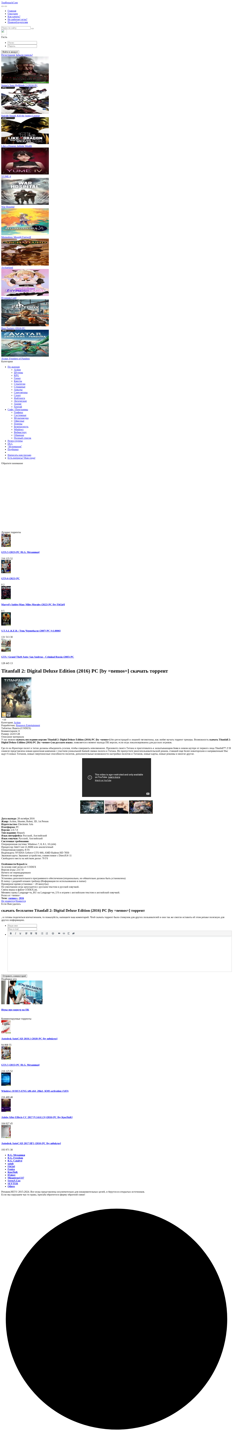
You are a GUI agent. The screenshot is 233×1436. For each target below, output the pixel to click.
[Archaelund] (25, 264)
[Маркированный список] (42, 933)
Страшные (19, 386)
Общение (19, 435)
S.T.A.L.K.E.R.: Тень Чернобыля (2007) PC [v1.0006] (31, 630)
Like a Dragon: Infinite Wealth (16, 146)
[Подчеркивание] (20, 933)
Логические (20, 401)
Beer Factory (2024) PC (13, 328)
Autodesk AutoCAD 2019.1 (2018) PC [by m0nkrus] (29, 1038)
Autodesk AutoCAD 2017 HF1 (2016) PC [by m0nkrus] (31, 1143)
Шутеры (18, 372)
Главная (12, 10)
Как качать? (14, 16)
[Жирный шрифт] (10, 933)
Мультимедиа (21, 418)
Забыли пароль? (24, 55)
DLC (10, 443)
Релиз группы (15, 440)
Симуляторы (21, 392)
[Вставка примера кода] (63, 933)
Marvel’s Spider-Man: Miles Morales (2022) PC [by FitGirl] (33, 604)
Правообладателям (18, 22)
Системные (20, 415)
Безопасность (21, 426)
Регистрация (8, 55)
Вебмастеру (20, 432)
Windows (18, 429)
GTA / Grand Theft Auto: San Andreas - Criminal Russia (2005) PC (37, 657)
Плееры (18, 423)
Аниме (17, 403)
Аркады (18, 389)
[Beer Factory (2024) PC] (25, 325)
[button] (116, 34)
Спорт (17, 395)
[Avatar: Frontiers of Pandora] (25, 355)
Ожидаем (13, 13)
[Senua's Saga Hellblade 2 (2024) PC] (25, 82)
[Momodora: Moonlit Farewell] (25, 234)
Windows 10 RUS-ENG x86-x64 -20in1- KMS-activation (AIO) (34, 1091)
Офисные (19, 421)
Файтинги (19, 398)
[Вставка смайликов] (53, 933)
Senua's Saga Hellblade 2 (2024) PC (19, 85)
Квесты (18, 381)
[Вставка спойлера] (68, 933)
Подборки (13, 449)
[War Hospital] (25, 204)
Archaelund (7, 267)
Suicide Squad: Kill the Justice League (20, 115)
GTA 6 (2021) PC (10, 578)
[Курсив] (15, 933)
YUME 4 (6, 176)
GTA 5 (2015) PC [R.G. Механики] (20, 552)
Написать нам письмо (19, 455)
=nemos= (13, 898)
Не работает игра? (17, 19)
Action (17, 369)
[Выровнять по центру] (31, 933)
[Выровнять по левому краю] (26, 933)
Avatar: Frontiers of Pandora (15, 358)
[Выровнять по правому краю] (36, 933)
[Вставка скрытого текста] (73, 933)
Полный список (22, 438)
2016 (21, 898)
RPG (16, 375)
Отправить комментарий (14, 976)
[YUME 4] (25, 173)
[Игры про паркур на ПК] (21, 1003)
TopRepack (9, 2)
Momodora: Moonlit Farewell (16, 237)
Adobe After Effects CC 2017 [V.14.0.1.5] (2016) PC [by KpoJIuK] (36, 1117)
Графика (18, 412)
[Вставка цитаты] (59, 933)
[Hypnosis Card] (25, 295)
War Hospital (7, 206)
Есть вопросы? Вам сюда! (21, 458)
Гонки (17, 378)
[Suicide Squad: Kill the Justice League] (25, 112)
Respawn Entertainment (28, 725)
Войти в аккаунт (10, 52)
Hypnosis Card (8, 298)
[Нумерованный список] (47, 933)
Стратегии (19, 384)
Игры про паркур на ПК (15, 1009)
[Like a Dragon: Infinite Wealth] (25, 143)
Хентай (18, 406)
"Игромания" (15, 446)
